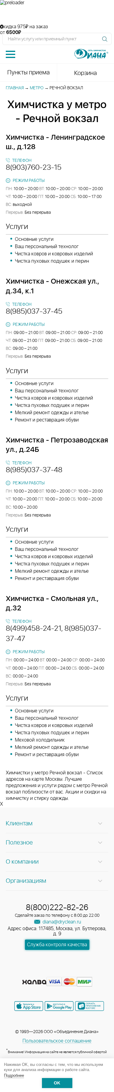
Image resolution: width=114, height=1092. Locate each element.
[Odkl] (46, 972)
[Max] (79, 972)
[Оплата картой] (34, 982)
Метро (36, 88)
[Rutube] (57, 972)
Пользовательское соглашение (57, 1041)
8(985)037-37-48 (34, 470)
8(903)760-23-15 (33, 167)
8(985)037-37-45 (34, 311)
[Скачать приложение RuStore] (89, 1006)
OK (57, 1083)
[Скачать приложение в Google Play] (59, 1006)
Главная (15, 88)
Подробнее (14, 1075)
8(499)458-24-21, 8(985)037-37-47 (53, 634)
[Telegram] (68, 972)
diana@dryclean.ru (61, 922)
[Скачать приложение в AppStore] (28, 1006)
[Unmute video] (57, 15)
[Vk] (35, 972)
